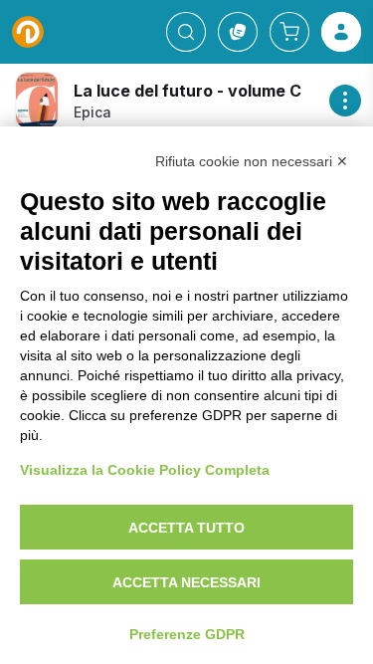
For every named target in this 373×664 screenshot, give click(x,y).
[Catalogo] (238, 32)
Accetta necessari (186, 582)
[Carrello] (289, 32)
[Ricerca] (186, 32)
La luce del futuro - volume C (187, 91)
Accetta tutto (186, 528)
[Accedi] (341, 32)
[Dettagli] (345, 100)
